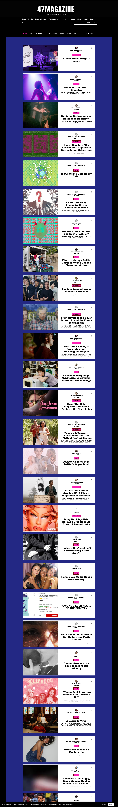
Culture (62, 33)
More (75, 33)
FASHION (76, 227)
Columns (55, 33)
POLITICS (76, 199)
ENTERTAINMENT (76, 55)
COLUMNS (76, 112)
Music (32, 33)
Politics (69, 33)
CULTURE (76, 170)
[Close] (116, 804)
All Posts (25, 33)
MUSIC (76, 371)
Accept (111, 804)
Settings (104, 804)
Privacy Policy (69, 804)
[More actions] (92, 48)
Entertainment (39, 33)
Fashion (48, 33)
